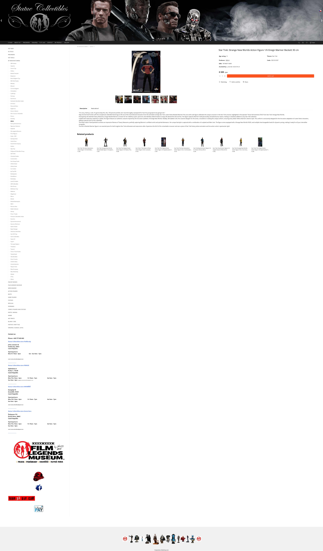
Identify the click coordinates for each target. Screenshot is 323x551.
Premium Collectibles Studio (17, 216)
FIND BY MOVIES (12, 281)
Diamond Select (14, 105)
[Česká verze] (320, 10)
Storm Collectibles (15, 236)
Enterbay (13, 118)
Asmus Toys (13, 68)
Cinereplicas (13, 90)
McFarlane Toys (14, 188)
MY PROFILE (58, 42)
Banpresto (13, 75)
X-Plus (12, 276)
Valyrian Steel (14, 266)
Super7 (12, 241)
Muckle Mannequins (15, 201)
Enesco (12, 116)
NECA (12, 203)
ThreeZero (13, 246)
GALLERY (66, 42)
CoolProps (13, 93)
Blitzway (12, 83)
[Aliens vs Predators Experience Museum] (38, 476)
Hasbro (12, 146)
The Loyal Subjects (15, 243)
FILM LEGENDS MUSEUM (15, 285)
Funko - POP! (13, 136)
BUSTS (10, 294)
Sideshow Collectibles (16, 231)
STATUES (10, 300)
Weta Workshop (14, 271)
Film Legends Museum (16, 131)
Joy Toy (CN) (13, 171)
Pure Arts (13, 218)
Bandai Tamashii (14, 73)
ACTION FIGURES (12, 291)
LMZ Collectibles (14, 183)
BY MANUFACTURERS (14, 60)
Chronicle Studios (15, 156)
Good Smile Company (16, 143)
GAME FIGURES (12, 297)
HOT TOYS (13, 153)
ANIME (10, 315)
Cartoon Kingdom (15, 88)
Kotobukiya (13, 178)
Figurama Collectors (15, 126)
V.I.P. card (42, 42)
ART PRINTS (11, 318)
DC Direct (13, 103)
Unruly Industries (15, 264)
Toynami (13, 249)
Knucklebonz (13, 176)
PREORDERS (26, 42)
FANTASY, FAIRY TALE (14, 324)
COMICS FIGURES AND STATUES (17, 309)
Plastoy (12, 211)
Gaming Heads (14, 138)
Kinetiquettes (14, 173)
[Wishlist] (307, 42)
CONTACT (50, 42)
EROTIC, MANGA (12, 312)
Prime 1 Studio (14, 213)
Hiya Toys (13, 148)
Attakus (12, 70)
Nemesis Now (14, 206)
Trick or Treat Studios (16, 251)
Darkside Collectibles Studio (17, 101)
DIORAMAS (11, 306)
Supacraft (13, 239)
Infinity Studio (14, 166)
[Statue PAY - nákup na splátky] (38, 508)
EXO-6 (12, 121)
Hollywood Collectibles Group (17, 151)
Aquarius (13, 65)
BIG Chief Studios (15, 80)
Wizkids (12, 274)
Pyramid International (16, 221)
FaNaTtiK (13, 128)
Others (12, 279)
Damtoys (13, 95)
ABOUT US (17, 42)
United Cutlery (14, 261)
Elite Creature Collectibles (17, 113)
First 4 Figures (14, 133)
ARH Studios (13, 63)
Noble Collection (14, 208)
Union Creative (14, 259)
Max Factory (13, 186)
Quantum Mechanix (15, 223)
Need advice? (95, 108)
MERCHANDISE (12, 288)
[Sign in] (303, 42)
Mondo (12, 198)
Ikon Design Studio (15, 161)
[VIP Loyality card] (21, 498)
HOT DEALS (11, 57)
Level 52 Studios (14, 181)
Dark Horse (13, 98)
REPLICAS (10, 303)
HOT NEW (11, 48)
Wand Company (14, 269)
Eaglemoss (13, 108)
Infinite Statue (14, 163)
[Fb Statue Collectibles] (38, 487)
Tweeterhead (14, 254)
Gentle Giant (13, 141)
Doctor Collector (14, 111)
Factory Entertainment (16, 123)
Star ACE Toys (14, 233)
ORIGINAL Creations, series (15, 327)
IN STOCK (10, 51)
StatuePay (34, 42)
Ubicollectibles (14, 256)
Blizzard (12, 85)
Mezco (12, 196)
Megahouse (13, 193)
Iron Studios (13, 168)
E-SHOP (10, 42)
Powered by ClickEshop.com (162, 549)
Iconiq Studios (14, 158)
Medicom (13, 191)
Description (83, 108)
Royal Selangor (14, 228)
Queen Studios (14, 226)
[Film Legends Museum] (38, 452)
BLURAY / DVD (12, 321)
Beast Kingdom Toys (15, 78)
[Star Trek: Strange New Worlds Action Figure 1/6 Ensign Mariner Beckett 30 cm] (146, 71)
